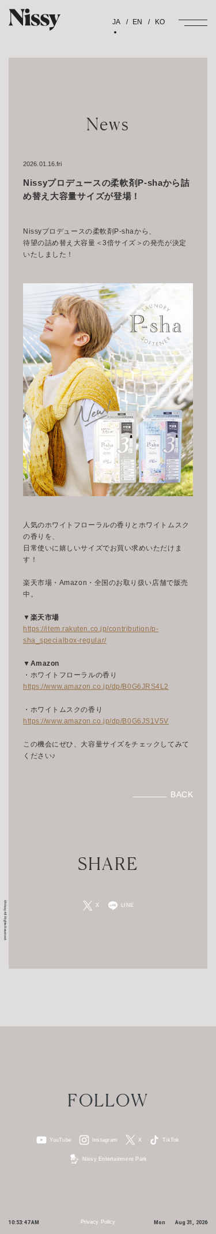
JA (116, 22)
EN (136, 22)
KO (158, 22)
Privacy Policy (98, 1222)
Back (181, 794)
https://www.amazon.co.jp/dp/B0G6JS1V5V (96, 721)
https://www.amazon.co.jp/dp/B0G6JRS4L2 (96, 686)
